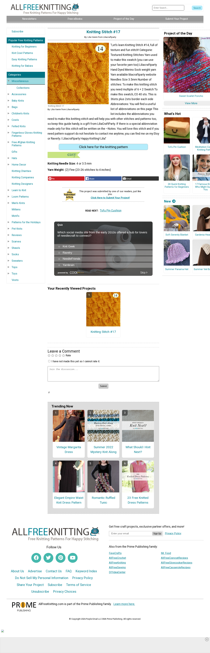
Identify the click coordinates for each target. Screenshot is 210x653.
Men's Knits (18, 203)
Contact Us (54, 571)
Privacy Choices (64, 592)
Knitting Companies (23, 177)
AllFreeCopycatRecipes (174, 557)
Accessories (19, 94)
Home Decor (19, 164)
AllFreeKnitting (117, 562)
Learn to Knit (19, 190)
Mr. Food (166, 553)
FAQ (69, 571)
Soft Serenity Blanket (177, 235)
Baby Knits (18, 100)
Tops (14, 267)
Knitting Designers (22, 183)
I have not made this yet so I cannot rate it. (76, 361)
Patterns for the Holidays (26, 222)
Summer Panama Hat (176, 269)
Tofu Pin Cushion (110, 210)
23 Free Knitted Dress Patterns (137, 500)
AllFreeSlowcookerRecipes (176, 562)
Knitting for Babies (22, 65)
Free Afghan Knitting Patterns (23, 144)
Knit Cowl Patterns (22, 53)
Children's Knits (20, 113)
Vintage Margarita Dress (68, 449)
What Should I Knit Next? (138, 449)
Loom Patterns (20, 196)
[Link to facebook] (36, 558)
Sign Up (157, 533)
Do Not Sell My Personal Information (41, 578)
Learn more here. (124, 604)
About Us (17, 571)
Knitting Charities (21, 171)
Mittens (16, 209)
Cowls (15, 119)
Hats (14, 158)
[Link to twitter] (48, 558)
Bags (15, 107)
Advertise (35, 571)
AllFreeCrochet (117, 557)
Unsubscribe (40, 592)
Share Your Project (30, 585)
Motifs (15, 215)
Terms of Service (78, 585)
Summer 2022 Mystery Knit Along (103, 449)
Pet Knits (17, 228)
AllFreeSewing (117, 567)
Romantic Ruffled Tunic (103, 500)
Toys (14, 273)
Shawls (16, 247)
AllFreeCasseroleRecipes (175, 567)
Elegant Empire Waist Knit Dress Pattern (68, 500)
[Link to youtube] (73, 558)
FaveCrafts (115, 553)
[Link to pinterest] (60, 558)
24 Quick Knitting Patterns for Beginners (177, 185)
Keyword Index (86, 571)
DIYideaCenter (117, 572)
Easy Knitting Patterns (24, 59)
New (167, 201)
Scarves (16, 241)
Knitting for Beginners (24, 46)
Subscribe (17, 31)
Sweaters (17, 260)
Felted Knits (19, 126)
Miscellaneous (20, 81)
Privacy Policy (82, 578)
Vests (15, 280)
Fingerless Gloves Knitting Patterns (27, 134)
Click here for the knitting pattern (103, 147)
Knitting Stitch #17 (103, 332)
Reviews (17, 235)
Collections (23, 87)
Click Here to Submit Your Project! (110, 197)
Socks (15, 254)
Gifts (14, 151)
